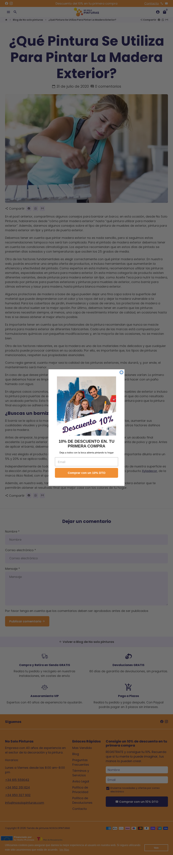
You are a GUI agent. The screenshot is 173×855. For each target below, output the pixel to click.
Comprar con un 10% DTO (86, 473)
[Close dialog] (121, 372)
